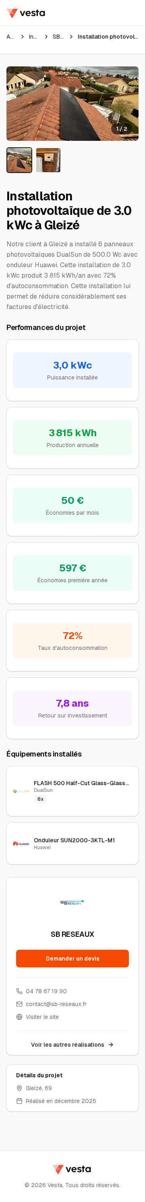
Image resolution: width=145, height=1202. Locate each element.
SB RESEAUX (59, 36)
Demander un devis (72, 958)
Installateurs (34, 36)
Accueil (11, 36)
